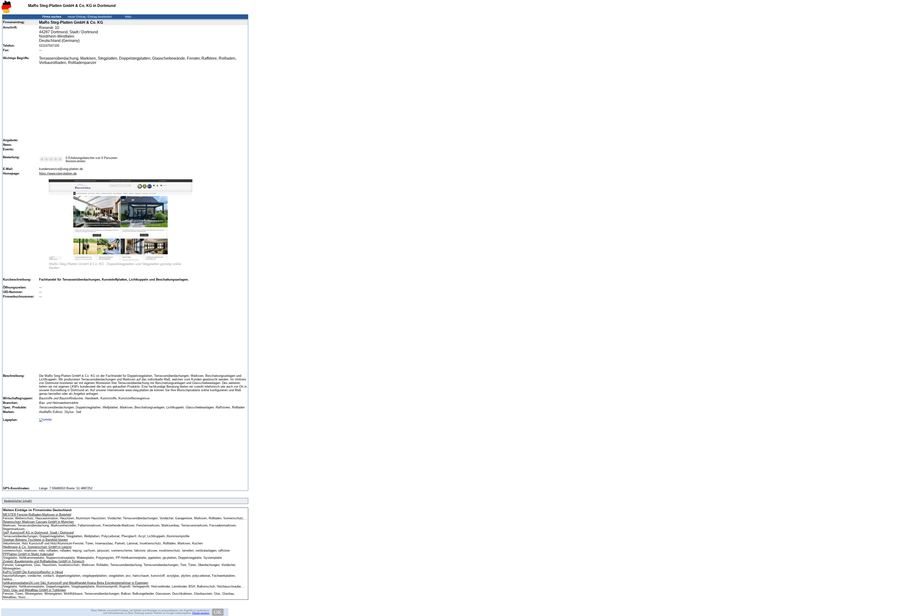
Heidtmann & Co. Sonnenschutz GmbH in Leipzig (37, 547)
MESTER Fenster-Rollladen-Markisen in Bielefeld (37, 514)
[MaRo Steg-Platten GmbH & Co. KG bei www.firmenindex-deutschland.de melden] (18, 502)
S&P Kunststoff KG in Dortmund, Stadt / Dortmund (38, 532)
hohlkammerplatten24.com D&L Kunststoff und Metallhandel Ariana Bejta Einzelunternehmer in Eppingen (75, 583)
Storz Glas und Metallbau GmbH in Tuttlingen (34, 590)
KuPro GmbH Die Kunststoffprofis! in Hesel (33, 572)
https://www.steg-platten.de (58, 173)
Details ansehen (200, 612)
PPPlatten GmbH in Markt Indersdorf (28, 554)
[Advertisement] (142, 99)
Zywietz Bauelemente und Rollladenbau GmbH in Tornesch (43, 561)
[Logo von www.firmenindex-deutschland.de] (6, 12)
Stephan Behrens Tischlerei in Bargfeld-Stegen (35, 540)
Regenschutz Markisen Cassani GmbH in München (38, 522)
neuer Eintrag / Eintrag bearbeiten (90, 16)
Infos (128, 16)
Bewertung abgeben (75, 161)
